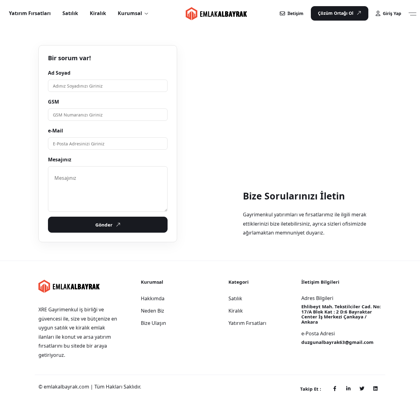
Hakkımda (152, 298)
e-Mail (55, 130)
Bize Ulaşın (153, 323)
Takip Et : (310, 389)
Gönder (104, 225)
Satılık (235, 298)
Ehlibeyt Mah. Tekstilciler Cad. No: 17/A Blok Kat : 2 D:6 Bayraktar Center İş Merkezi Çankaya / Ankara (341, 314)
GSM (53, 101)
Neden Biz (152, 310)
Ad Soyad (59, 72)
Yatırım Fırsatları (247, 323)
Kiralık (235, 310)
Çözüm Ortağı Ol (335, 13)
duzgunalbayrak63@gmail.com (337, 342)
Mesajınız (59, 159)
